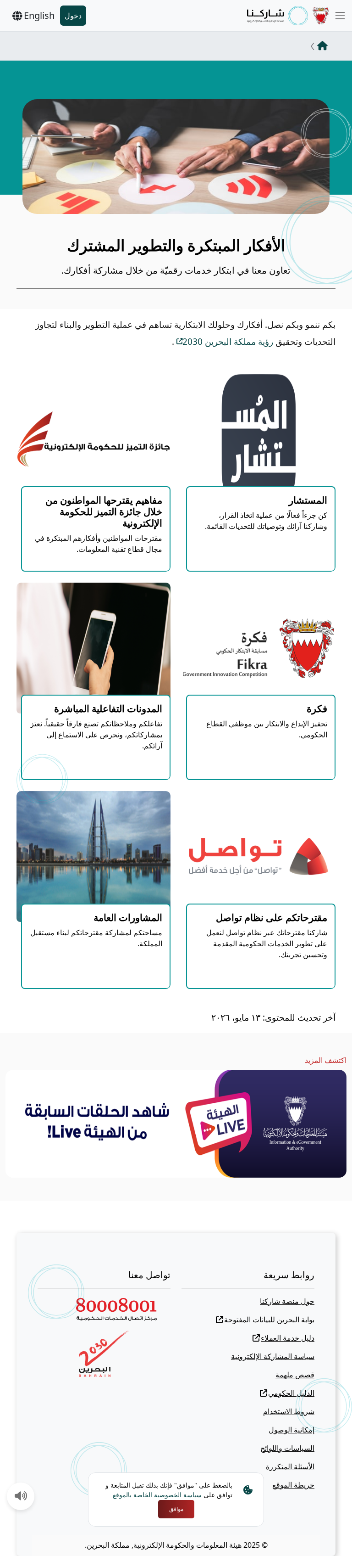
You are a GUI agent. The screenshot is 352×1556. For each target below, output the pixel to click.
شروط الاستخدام (288, 1411)
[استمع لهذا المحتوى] (21, 1497)
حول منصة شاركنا (287, 1301)
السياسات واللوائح (287, 1448)
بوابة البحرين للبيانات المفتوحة (269, 1319)
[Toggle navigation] (340, 15)
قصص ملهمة (294, 1375)
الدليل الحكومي (291, 1393)
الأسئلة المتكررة (290, 1466)
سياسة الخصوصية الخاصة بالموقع (157, 1494)
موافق (176, 1509)
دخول (73, 16)
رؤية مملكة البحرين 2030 (227, 342)
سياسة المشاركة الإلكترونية (272, 1356)
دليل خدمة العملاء (287, 1338)
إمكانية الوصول (291, 1430)
